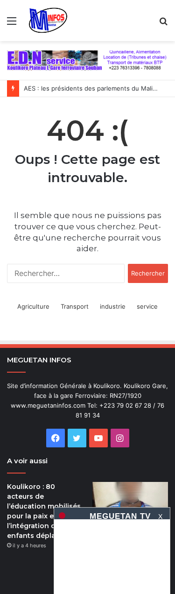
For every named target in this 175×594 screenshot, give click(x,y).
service (147, 306)
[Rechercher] (163, 24)
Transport (75, 306)
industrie (113, 306)
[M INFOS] (50, 21)
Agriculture (33, 306)
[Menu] (11, 24)
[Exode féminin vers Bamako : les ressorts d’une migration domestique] (130, 503)
